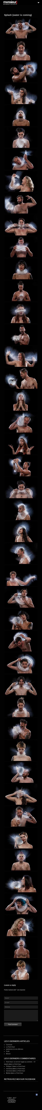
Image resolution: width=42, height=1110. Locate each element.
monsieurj (9, 1068)
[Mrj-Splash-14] (21, 312)
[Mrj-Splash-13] (21, 290)
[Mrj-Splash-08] (21, 181)
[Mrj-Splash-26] (21, 575)
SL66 (7, 1051)
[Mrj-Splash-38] (21, 838)
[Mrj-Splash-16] (21, 356)
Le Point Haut (10, 1047)
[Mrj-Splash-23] (21, 509)
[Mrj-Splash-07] (21, 159)
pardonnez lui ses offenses (14, 1049)
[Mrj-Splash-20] (21, 444)
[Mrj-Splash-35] (21, 772)
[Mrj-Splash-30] (21, 663)
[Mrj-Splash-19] (21, 422)
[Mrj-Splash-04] (21, 93)
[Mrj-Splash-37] (21, 816)
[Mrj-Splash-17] (21, 378)
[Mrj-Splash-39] (21, 860)
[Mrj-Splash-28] (21, 619)
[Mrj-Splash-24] (21, 531)
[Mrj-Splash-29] (21, 641)
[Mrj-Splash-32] (21, 706)
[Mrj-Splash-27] (21, 597)
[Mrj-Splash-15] (21, 334)
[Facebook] (37, 1095)
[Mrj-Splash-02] (21, 50)
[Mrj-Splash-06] (21, 137)
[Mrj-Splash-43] (21, 947)
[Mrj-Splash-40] (21, 882)
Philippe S (9, 1066)
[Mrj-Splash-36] (21, 794)
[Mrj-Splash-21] (21, 466)
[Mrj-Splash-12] (21, 269)
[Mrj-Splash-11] (21, 247)
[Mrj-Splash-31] (21, 685)
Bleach (8, 1054)
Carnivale (9, 1045)
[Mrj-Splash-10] (21, 225)
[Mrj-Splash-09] (21, 203)
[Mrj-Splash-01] (21, 28)
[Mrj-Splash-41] (21, 903)
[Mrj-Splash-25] (21, 553)
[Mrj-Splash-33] (21, 728)
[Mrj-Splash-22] (21, 487)
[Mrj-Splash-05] (21, 115)
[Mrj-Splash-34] (21, 750)
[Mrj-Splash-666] (21, 969)
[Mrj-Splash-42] (21, 925)
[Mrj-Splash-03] (21, 72)
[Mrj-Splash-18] (21, 400)
